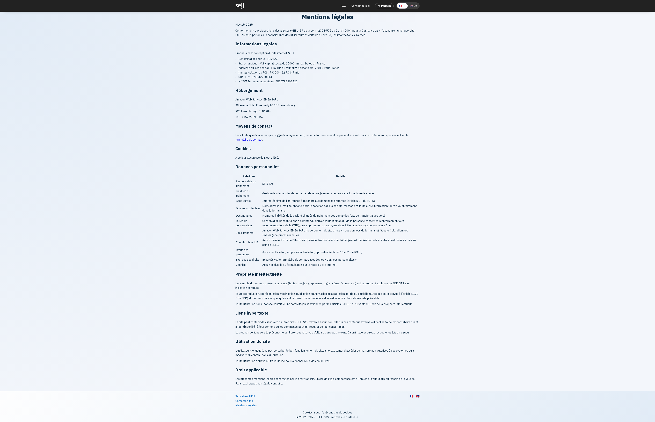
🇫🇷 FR (402, 5)
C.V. (343, 5)
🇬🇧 (418, 396)
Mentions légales (246, 405)
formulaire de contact (248, 139)
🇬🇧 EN (413, 5)
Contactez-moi (360, 5)
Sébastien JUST (245, 396)
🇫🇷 (411, 396)
